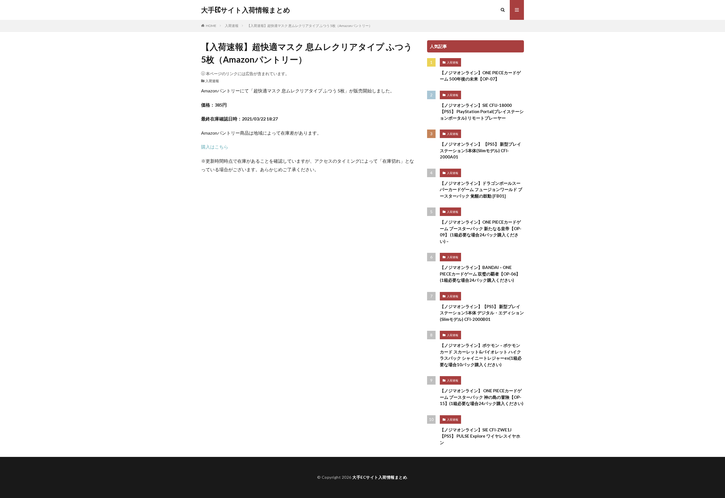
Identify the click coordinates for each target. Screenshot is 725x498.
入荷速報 (231, 26)
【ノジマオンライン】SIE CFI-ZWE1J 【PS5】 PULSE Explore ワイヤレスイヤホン (480, 436)
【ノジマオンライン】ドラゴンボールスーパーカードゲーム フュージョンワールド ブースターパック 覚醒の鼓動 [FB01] (481, 189)
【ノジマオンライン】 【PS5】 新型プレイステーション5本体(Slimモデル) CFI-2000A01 (480, 150)
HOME (211, 26)
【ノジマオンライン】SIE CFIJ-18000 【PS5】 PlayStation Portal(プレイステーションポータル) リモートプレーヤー (482, 111)
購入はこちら (214, 146)
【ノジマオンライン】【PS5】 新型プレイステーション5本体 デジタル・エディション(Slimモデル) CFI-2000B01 (482, 313)
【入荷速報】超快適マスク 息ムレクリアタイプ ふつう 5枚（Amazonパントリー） (309, 26)
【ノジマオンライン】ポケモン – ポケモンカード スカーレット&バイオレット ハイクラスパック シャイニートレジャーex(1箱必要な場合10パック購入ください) (481, 355)
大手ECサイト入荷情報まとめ (245, 10)
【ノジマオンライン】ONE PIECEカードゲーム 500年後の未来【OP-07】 (480, 76)
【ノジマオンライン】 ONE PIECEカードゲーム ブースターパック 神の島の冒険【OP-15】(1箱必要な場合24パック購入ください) (481, 397)
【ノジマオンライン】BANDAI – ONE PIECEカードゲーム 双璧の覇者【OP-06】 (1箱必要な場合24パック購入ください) (480, 274)
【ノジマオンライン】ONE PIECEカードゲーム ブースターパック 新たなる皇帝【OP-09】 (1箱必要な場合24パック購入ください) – (480, 231)
